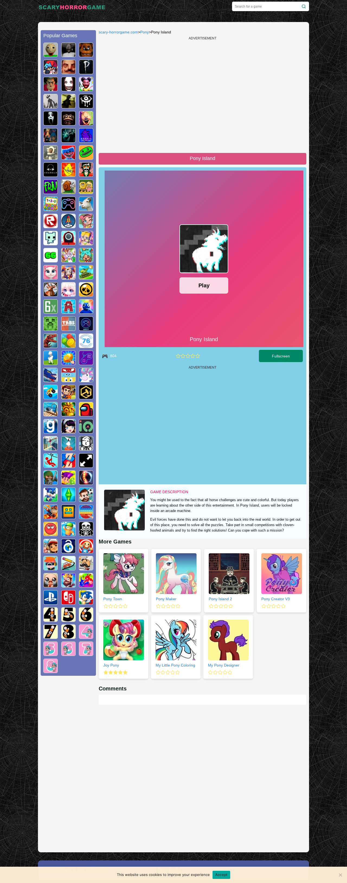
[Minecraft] (50, 328)
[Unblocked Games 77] (86, 328)
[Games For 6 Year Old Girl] (68, 654)
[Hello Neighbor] (68, 72)
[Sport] (86, 500)
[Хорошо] (192, 356)
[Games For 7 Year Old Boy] (50, 636)
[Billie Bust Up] (68, 260)
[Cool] (68, 380)
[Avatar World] (86, 226)
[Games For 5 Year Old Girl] (50, 654)
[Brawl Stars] (86, 294)
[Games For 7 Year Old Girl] (86, 654)
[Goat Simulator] (86, 209)
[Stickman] (86, 448)
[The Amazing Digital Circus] (68, 277)
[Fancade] (50, 397)
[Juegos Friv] (50, 192)
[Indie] (68, 448)
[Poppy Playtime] (68, 157)
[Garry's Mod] (50, 431)
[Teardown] (86, 397)
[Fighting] (86, 585)
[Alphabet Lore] (68, 311)
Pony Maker (166, 599)
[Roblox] (50, 226)
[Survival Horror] (86, 106)
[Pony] (86, 380)
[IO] (86, 431)
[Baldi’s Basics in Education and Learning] (50, 55)
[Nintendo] (68, 602)
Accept (221, 874)
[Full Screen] (86, 465)
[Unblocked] (68, 551)
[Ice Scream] (86, 123)
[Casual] (68, 534)
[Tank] (86, 277)
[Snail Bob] (68, 192)
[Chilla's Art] (86, 140)
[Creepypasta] (68, 89)
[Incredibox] (86, 174)
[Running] (50, 500)
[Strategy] (68, 585)
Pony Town (112, 599)
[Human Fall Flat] (50, 363)
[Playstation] (50, 602)
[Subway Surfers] (50, 551)
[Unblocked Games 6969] (86, 363)
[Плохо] (178, 356)
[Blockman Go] (86, 243)
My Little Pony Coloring (175, 665)
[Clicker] (68, 363)
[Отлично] (197, 356)
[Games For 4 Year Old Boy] (50, 619)
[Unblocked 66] (50, 260)
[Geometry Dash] (68, 517)
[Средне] (187, 356)
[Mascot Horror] (50, 140)
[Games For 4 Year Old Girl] (86, 636)
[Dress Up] (68, 431)
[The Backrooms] (68, 106)
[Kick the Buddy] (86, 551)
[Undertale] (86, 534)
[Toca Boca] (86, 260)
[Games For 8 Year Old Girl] (50, 671)
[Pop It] (86, 517)
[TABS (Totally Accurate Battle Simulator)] (68, 328)
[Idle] (68, 482)
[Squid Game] (68, 243)
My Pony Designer (223, 665)
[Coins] (68, 346)
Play (204, 285)
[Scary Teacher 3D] (50, 89)
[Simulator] (50, 568)
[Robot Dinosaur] (50, 346)
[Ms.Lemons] (68, 174)
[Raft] (50, 414)
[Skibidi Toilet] (50, 157)
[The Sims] (68, 500)
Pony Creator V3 (275, 599)
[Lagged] (68, 226)
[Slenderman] (68, 140)
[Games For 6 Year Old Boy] (86, 619)
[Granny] (68, 55)
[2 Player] (68, 465)
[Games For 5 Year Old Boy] (68, 619)
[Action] (68, 397)
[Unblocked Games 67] (68, 209)
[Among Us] (86, 414)
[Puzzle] (68, 568)
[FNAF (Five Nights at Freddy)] (86, 55)
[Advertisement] (68, 762)
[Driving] (50, 517)
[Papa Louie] (86, 568)
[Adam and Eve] (86, 192)
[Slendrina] (50, 123)
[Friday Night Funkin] (50, 72)
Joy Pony (111, 665)
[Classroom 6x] (50, 311)
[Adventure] (68, 414)
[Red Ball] (50, 534)
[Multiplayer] (50, 482)
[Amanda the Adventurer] (86, 89)
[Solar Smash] (86, 482)
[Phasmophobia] (86, 72)
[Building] (50, 448)
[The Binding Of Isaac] (50, 585)
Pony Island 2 (220, 599)
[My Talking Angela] (50, 277)
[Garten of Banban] (86, 157)
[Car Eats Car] (50, 380)
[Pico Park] (50, 243)
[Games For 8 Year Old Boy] (68, 636)
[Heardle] (50, 174)
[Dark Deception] (68, 123)
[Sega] (86, 602)
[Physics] (50, 465)
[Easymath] (50, 209)
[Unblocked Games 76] (86, 346)
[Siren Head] (50, 106)
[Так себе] (183, 356)
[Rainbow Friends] (86, 311)
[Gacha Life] (68, 294)
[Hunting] (50, 294)
